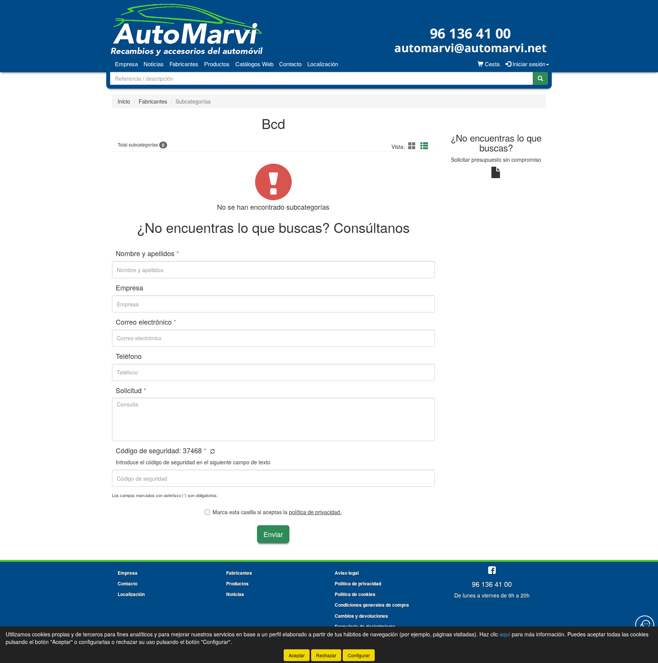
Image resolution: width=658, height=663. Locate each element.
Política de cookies (355, 594)
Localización (322, 64)
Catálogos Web (254, 64)
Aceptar (297, 655)
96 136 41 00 (492, 584)
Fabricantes (183, 64)
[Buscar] (540, 78)
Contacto (290, 64)
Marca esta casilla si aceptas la (277, 512)
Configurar (359, 655)
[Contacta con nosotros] (644, 624)
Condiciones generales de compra (372, 604)
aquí (505, 634)
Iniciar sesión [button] (528, 64)
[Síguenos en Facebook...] (492, 570)
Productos (217, 64)
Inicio (124, 101)
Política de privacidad (358, 583)
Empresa (126, 64)
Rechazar (326, 655)
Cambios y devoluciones (361, 615)
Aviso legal (347, 572)
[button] (413, 145)
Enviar (273, 534)
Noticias (154, 64)
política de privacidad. (315, 512)
